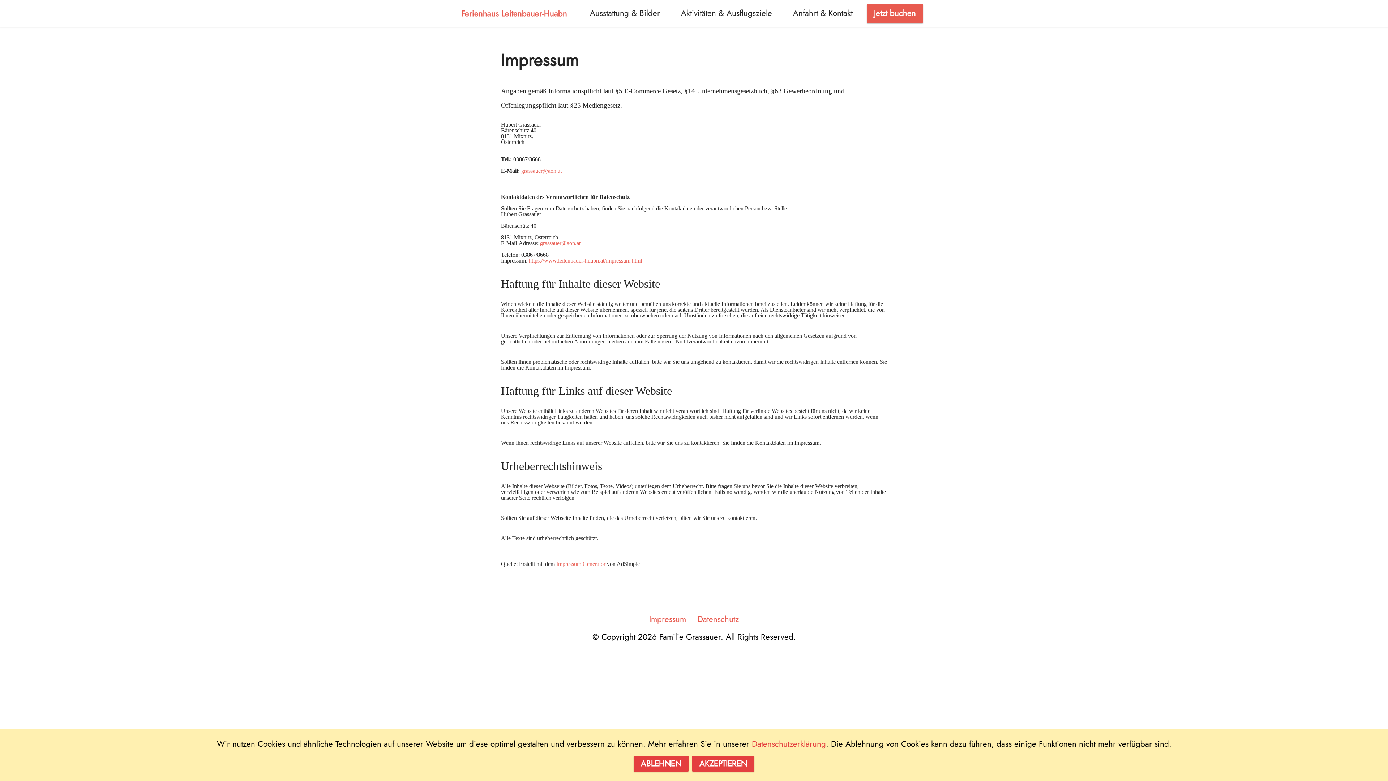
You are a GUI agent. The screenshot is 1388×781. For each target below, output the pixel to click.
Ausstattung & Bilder (625, 13)
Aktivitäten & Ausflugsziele (726, 13)
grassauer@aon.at (541, 171)
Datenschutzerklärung (789, 744)
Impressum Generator (580, 564)
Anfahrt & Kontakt (823, 13)
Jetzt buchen (895, 13)
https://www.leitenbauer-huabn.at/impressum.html (585, 260)
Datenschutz (718, 619)
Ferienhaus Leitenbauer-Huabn (514, 13)
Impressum (667, 619)
